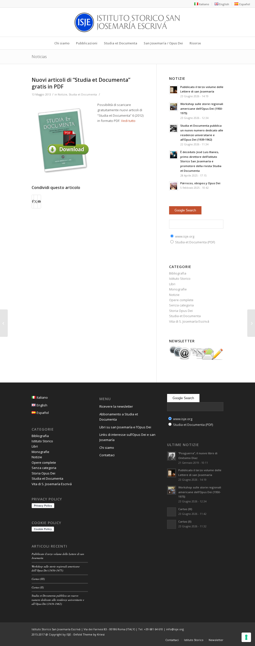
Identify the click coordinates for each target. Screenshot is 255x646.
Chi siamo (106, 447)
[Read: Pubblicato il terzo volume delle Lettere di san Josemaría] (173, 89)
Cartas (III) (38, 579)
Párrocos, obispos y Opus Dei (200, 183)
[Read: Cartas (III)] (171, 511)
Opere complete (181, 300)
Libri (172, 284)
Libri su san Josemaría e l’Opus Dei (125, 427)
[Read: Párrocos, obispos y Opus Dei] (173, 186)
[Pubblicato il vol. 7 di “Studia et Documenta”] (251, 323)
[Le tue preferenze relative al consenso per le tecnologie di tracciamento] (246, 637)
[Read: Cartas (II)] (171, 524)
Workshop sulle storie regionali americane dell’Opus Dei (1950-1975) (201, 108)
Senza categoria (181, 305)
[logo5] (127, 22)
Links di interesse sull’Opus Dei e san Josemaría (127, 437)
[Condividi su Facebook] (33, 201)
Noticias (39, 56)
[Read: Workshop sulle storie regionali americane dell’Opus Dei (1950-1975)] (173, 106)
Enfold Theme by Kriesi (89, 634)
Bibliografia (177, 273)
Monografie (178, 289)
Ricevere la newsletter (116, 406)
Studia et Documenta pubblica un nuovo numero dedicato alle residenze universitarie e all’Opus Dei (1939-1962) (58, 600)
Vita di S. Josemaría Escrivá (189, 321)
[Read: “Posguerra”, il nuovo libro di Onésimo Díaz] (171, 456)
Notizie (62, 94)
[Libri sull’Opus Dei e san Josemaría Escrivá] (4, 323)
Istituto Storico (180, 278)
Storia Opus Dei (181, 310)
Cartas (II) (38, 587)
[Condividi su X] (35, 201)
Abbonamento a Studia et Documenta (118, 417)
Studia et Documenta (83, 94)
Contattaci (107, 455)
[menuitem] (202, 3)
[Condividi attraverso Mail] (39, 201)
